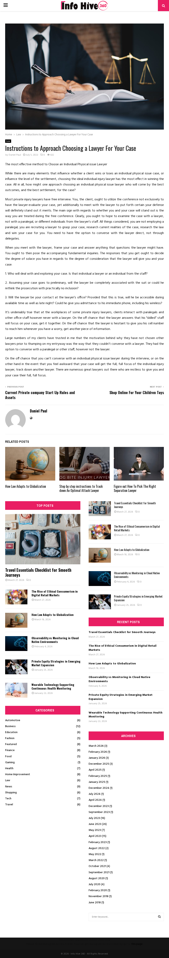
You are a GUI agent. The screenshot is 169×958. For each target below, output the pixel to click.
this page (137, 944)
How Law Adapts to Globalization (25, 486)
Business (10, 726)
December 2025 (99, 764)
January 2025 (97, 782)
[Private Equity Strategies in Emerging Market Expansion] (16, 666)
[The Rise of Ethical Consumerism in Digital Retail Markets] (16, 596)
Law (8, 141)
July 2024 (95, 794)
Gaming (10, 762)
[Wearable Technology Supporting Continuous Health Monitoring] (16, 690)
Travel (9, 804)
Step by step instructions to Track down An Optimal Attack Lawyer (81, 488)
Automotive (12, 720)
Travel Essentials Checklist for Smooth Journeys (38, 572)
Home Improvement (17, 774)
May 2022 (95, 854)
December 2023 (99, 806)
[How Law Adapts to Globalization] (16, 620)
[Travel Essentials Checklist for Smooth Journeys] (42, 539)
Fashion (9, 738)
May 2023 (95, 830)
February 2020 (98, 890)
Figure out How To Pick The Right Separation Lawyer (135, 488)
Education (11, 732)
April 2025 (95, 770)
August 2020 (97, 878)
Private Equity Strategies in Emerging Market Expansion (56, 663)
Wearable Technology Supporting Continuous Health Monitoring (53, 686)
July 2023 (94, 818)
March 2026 (96, 746)
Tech (8, 798)
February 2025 (98, 776)
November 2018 (98, 896)
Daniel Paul (15, 155)
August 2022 (97, 848)
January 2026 (97, 758)
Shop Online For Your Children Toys (136, 392)
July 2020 (94, 884)
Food (8, 756)
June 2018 (95, 902)
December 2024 (99, 788)
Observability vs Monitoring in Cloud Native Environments (55, 640)
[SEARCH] (159, 917)
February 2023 (98, 842)
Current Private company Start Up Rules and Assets (40, 395)
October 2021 (97, 866)
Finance (10, 750)
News (8, 786)
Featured (11, 744)
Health (9, 768)
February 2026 (98, 752)
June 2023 (95, 824)
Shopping (11, 792)
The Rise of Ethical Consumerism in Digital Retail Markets (55, 593)
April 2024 (95, 800)
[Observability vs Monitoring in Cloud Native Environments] (16, 643)
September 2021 (99, 872)
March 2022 (96, 860)
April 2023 (95, 836)
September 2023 (99, 812)
